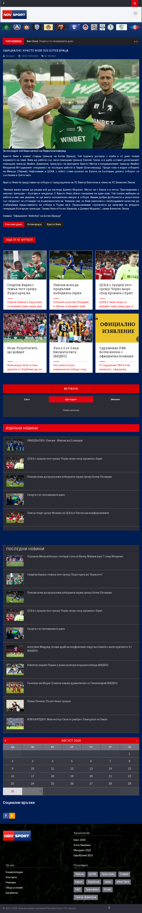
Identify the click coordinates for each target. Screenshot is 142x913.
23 (12, 783)
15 (129, 768)
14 (110, 768)
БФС (77, 889)
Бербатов (93, 881)
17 (32, 776)
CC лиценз (70, 908)
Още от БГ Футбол (19, 239)
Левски (79, 874)
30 (12, 791)
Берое (79, 881)
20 (91, 776)
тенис (108, 881)
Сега (26, 399)
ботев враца (34, 224)
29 (129, 783)
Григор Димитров (85, 897)
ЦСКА (92, 874)
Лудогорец (108, 874)
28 (110, 783)
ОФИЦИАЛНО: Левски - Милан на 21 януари (55, 440)
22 (129, 776)
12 (71, 768)
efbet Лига (123, 881)
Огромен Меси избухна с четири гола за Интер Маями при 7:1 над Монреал (75, 556)
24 (32, 783)
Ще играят (71, 399)
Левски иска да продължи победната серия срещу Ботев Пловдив (69, 476)
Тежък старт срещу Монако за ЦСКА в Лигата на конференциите (68, 513)
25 (52, 783)
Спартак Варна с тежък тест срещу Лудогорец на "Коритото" (65, 574)
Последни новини (25, 549)
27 (91, 783)
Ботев (107, 889)
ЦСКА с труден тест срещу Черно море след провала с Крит (65, 458)
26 (71, 783)
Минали (115, 399)
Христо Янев (54, 224)
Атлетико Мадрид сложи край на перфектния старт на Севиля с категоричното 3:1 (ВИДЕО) (79, 648)
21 (110, 776)
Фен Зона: (33, 40)
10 (32, 768)
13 (91, 768)
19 (71, 776)
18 (52, 776)
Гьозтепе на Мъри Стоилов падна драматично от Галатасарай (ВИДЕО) (72, 683)
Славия (124, 874)
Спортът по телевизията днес (56, 40)
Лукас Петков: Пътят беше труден (49, 701)
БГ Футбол (50, 56)
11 (52, 768)
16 (12, 776)
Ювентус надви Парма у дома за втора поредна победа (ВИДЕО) (67, 665)
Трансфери (92, 889)
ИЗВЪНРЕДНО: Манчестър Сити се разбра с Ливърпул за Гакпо (67, 719)
